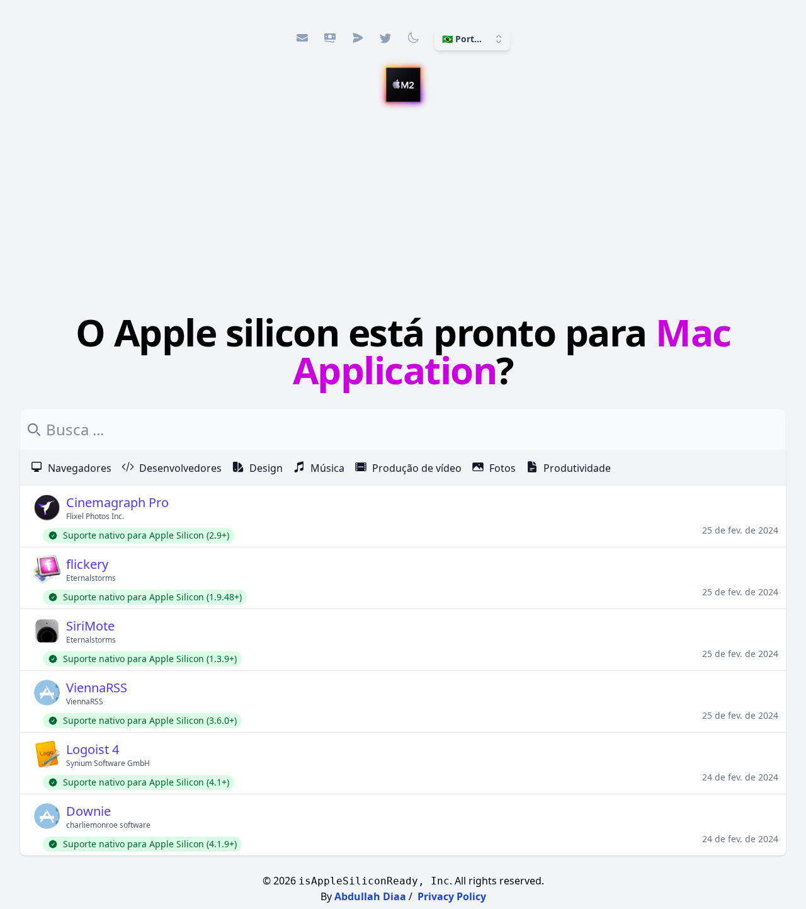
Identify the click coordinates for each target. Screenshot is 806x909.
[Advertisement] (403, 211)
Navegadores (79, 468)
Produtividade (577, 468)
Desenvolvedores (180, 468)
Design (266, 468)
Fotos (502, 468)
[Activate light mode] (413, 37)
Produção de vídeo (417, 468)
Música (327, 468)
